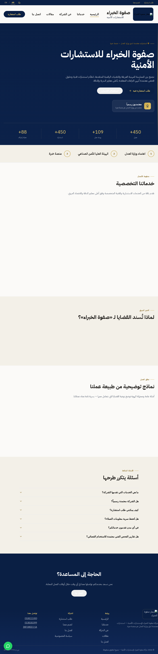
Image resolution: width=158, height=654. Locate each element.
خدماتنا (81, 14)
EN (6, 2)
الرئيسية (94, 14)
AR (13, 2)
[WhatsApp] (8, 646)
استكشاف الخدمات (109, 91)
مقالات (50, 14)
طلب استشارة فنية (141, 91)
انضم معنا (136, 2)
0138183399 (31, 622)
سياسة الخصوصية (63, 636)
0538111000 (31, 618)
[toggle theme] (19, 2)
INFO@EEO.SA (30, 627)
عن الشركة (65, 14)
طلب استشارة (148, 2)
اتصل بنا (36, 14)
